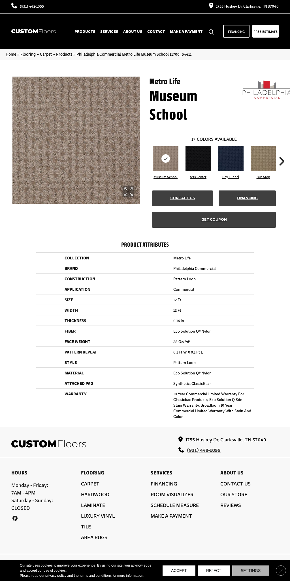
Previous (146, 153)
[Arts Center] (198, 158)
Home (11, 54)
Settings (251, 570)
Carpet (46, 54)
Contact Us (182, 198)
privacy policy (55, 576)
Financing (247, 198)
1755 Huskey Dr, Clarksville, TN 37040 (247, 6)
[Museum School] (166, 158)
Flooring (28, 54)
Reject (213, 570)
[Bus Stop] (263, 158)
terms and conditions (96, 576)
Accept (179, 570)
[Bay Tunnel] (231, 158)
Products (64, 54)
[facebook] (15, 518)
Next (281, 153)
